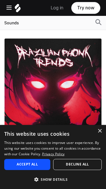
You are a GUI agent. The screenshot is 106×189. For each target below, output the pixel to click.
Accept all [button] (27, 164)
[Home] (18, 9)
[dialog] (53, 157)
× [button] (100, 131)
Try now (85, 7)
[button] (53, 179)
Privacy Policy (53, 154)
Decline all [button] (77, 164)
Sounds (11, 23)
